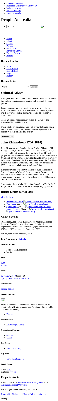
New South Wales (16, 278)
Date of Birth (12, 68)
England (4, 265)
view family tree (8, 197)
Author (9, 76)
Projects (9, 46)
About (9, 41)
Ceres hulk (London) (15, 359)
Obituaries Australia (14, 3)
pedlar (9, 338)
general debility (7, 289)
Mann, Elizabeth (13, 209)
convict (9, 335)
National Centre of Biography (30, 382)
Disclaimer (16, 394)
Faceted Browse (13, 53)
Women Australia (13, 10)
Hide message (7, 137)
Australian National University (14, 385)
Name (9, 66)
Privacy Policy (28, 394)
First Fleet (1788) (13, 348)
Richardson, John (14, 201)
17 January (5, 276)
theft (9, 369)
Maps (8, 73)
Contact (9, 43)
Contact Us (41, 394)
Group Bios (11, 48)
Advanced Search (14, 51)
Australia (29, 278)
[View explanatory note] (3, 299)
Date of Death (12, 71)
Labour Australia (13, 13)
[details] (22, 239)
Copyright (5, 394)
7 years (13, 372)
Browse (9, 55)
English (9, 314)
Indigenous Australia (15, 8)
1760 (3, 263)
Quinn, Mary (12, 206)
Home (9, 38)
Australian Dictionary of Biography (21, 6)
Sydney (4, 278)
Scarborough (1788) (15, 325)
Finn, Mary (11, 204)
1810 (13, 276)
